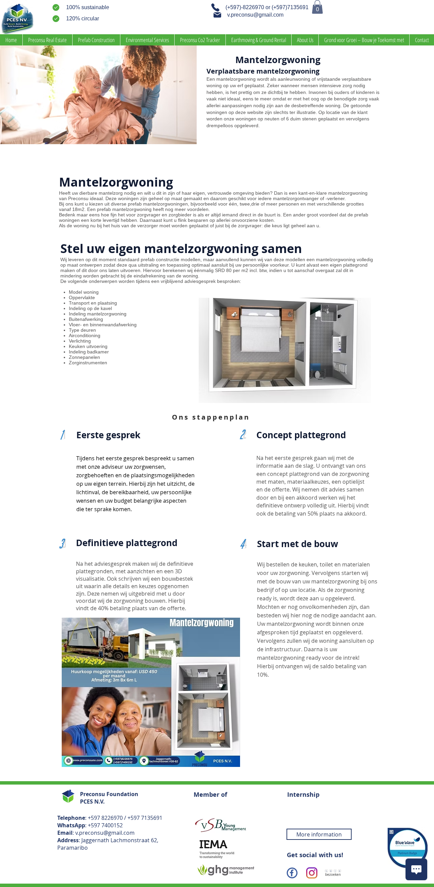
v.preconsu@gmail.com (105, 832)
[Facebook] (292, 873)
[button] (317, 7)
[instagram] (311, 873)
